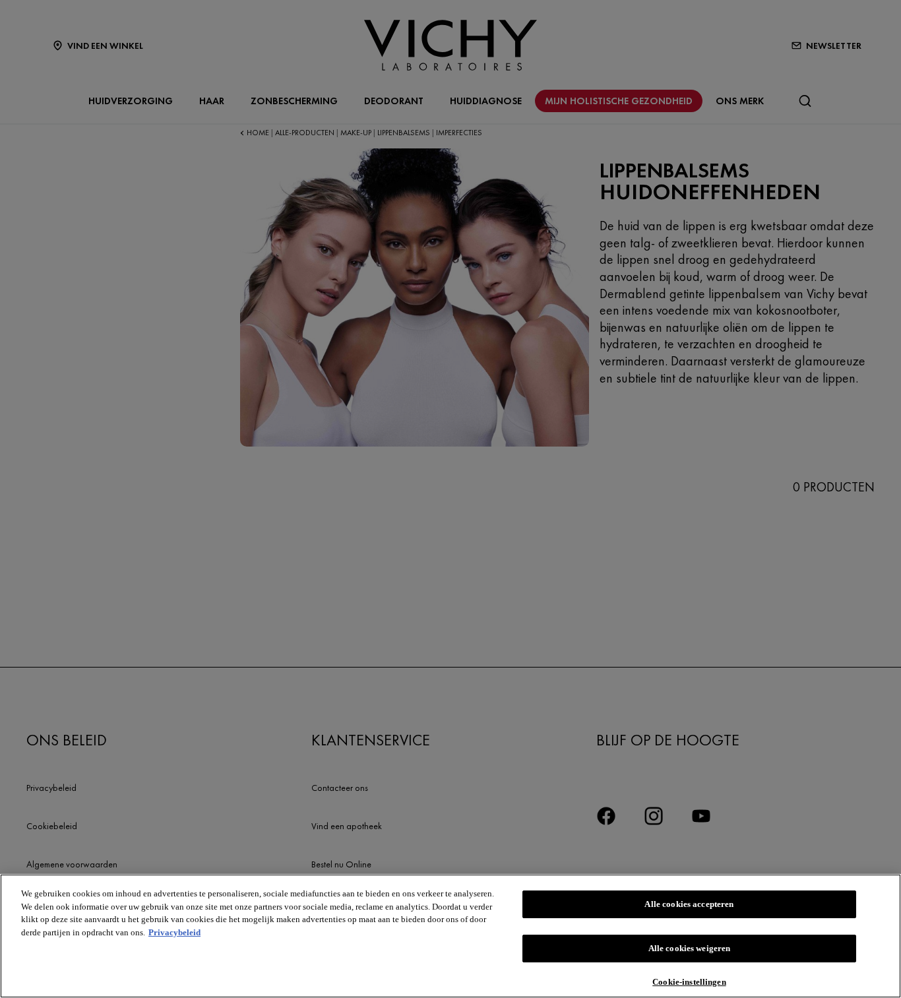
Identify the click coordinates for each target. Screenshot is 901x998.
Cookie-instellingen (689, 981)
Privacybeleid (174, 932)
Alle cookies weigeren (689, 948)
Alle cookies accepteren (688, 904)
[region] (450, 936)
